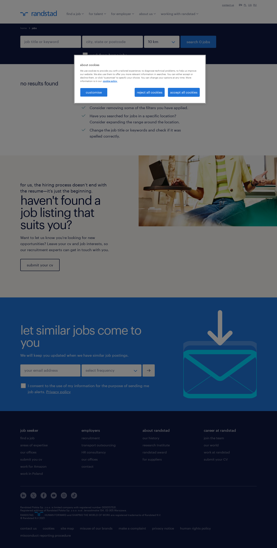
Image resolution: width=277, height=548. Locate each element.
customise (94, 92)
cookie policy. (110, 81)
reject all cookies (149, 92)
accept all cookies (184, 92)
